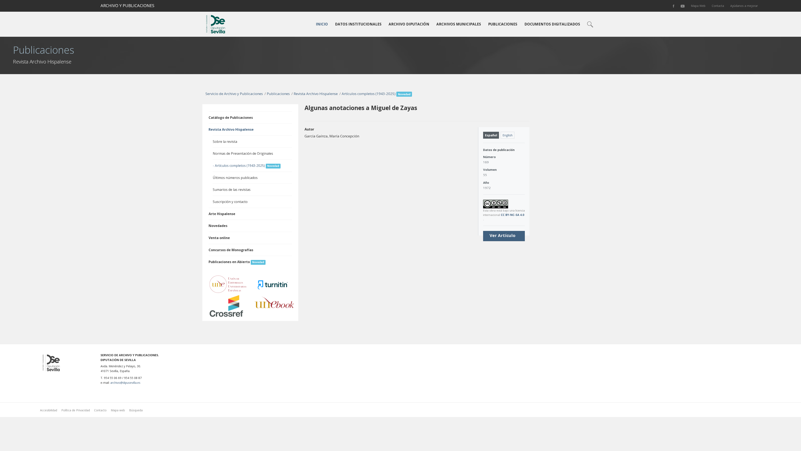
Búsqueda (136, 410)
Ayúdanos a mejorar (744, 6)
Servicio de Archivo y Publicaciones (234, 93)
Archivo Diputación (409, 24)
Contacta (718, 6)
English (508, 135)
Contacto (100, 410)
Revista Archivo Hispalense (316, 93)
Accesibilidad (48, 410)
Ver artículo (502, 235)
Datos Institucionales (358, 24)
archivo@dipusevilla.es (125, 383)
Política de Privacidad (75, 410)
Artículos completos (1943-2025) (376, 93)
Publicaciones (502, 24)
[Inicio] (214, 24)
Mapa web (118, 410)
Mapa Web (698, 6)
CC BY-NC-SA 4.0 (512, 215)
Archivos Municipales (458, 24)
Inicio (322, 24)
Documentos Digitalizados (552, 24)
